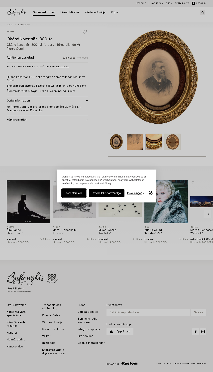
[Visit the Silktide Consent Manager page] (151, 193)
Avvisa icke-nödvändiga (107, 193)
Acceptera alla (74, 193)
